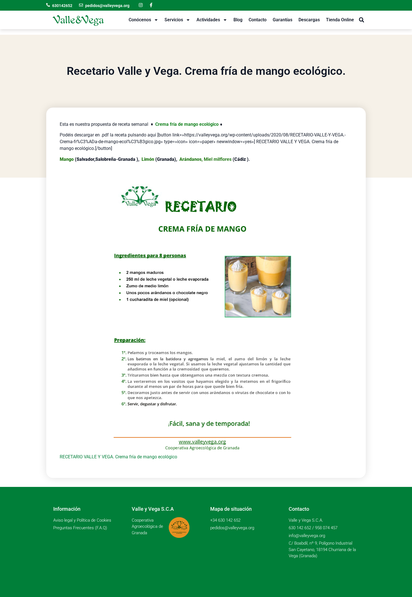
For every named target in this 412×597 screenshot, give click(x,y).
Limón (148, 159)
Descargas (309, 19)
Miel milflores (218, 159)
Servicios (174, 19)
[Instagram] (140, 5)
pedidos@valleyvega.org (107, 5)
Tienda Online (340, 19)
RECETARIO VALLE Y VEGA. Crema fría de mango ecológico (118, 456)
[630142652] (48, 5)
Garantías (282, 19)
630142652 (62, 5)
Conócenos (140, 19)
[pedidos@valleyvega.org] (81, 5)
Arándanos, (191, 159)
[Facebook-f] (151, 5)
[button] (361, 20)
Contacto (258, 19)
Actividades (208, 19)
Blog (237, 19)
